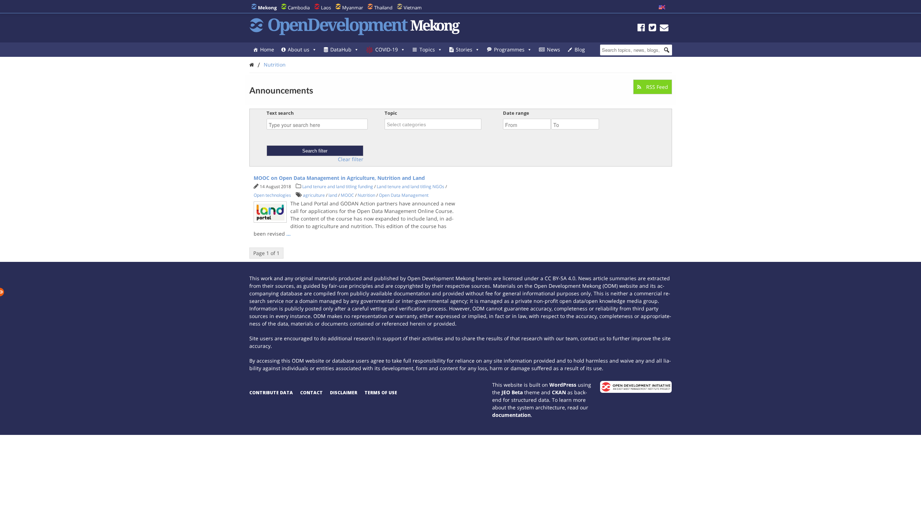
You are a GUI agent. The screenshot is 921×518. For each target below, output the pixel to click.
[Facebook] (641, 28)
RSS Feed (656, 86)
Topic (391, 113)
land (332, 195)
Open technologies (272, 195)
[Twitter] (652, 28)
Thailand (383, 7)
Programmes (509, 49)
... (288, 233)
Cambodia (299, 7)
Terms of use (380, 393)
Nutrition (275, 64)
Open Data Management (403, 195)
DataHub (340, 49)
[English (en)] (662, 7)
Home (267, 49)
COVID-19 (386, 49)
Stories (464, 49)
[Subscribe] (664, 28)
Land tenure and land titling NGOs (410, 186)
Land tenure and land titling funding (337, 186)
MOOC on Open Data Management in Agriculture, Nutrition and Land (339, 177)
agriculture (314, 195)
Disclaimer (343, 393)
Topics (427, 49)
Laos (326, 7)
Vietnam (413, 7)
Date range (516, 113)
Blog (580, 49)
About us (298, 49)
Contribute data (271, 393)
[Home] (251, 64)
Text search (280, 113)
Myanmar (352, 7)
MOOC (347, 195)
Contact (311, 393)
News (553, 49)
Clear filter (350, 159)
